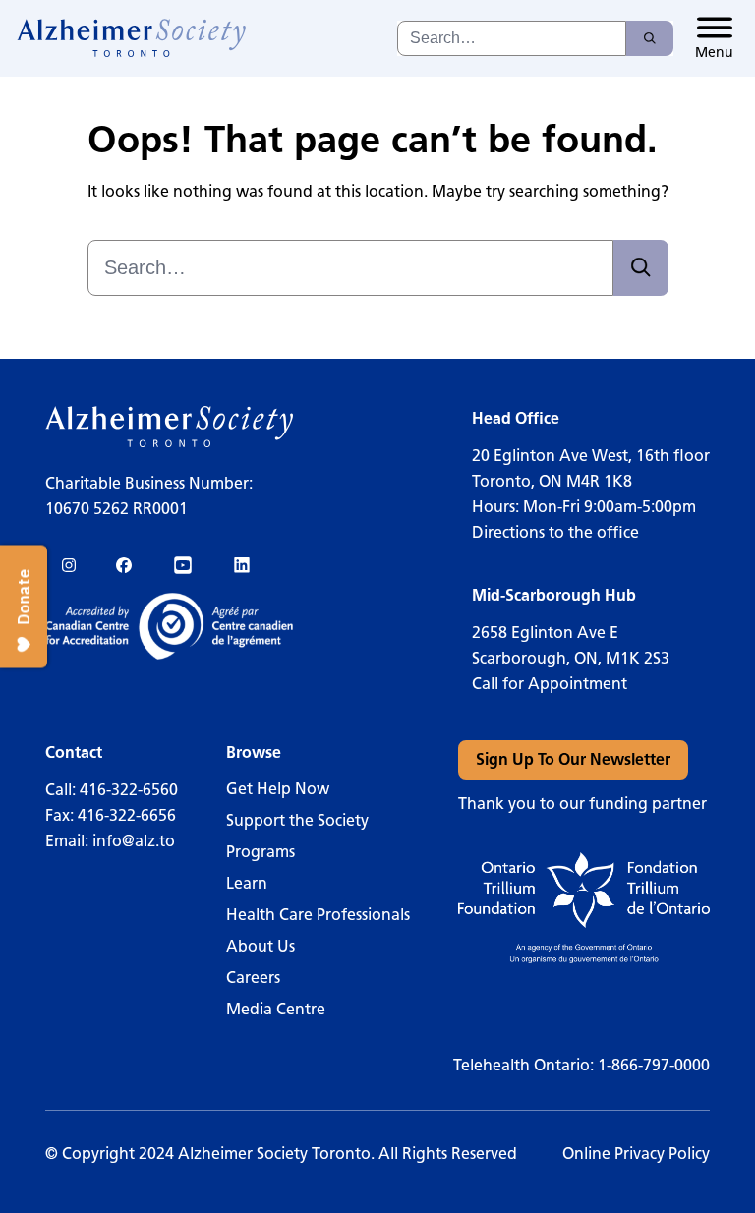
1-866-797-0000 (654, 1065)
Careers (253, 977)
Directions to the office (555, 532)
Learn (246, 883)
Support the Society (297, 820)
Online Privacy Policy (636, 1153)
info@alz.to (133, 841)
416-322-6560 (129, 789)
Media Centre (275, 1009)
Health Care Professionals (318, 914)
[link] (132, 38)
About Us (260, 946)
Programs (260, 851)
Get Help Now (277, 789)
